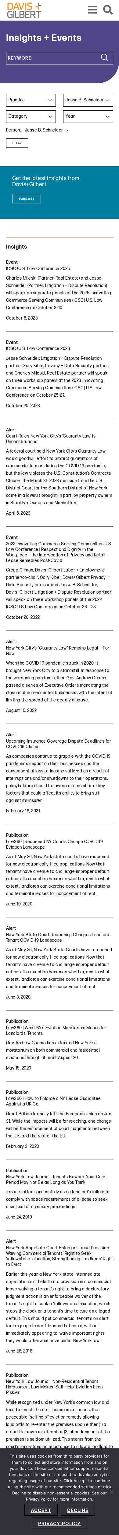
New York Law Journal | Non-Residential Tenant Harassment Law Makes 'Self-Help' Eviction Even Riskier (54, 1387)
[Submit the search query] (104, 58)
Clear (17, 143)
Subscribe (26, 199)
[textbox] (31, 100)
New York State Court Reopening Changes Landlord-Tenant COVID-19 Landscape (58, 937)
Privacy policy (59, 1523)
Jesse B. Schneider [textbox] (85, 100)
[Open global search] (108, 10)
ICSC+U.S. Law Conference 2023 (38, 348)
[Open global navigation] (92, 10)
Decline (77, 1510)
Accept (41, 1510)
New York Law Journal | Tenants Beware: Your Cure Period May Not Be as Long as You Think (56, 1179)
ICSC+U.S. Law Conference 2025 (38, 268)
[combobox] (31, 100)
